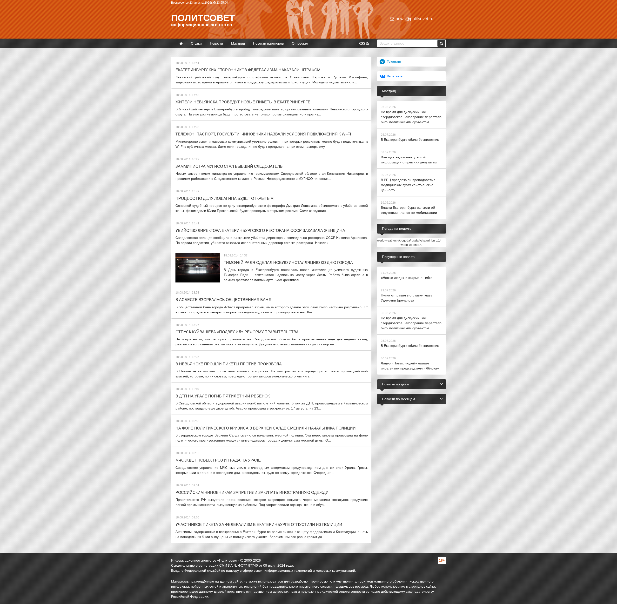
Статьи (196, 43)
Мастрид (238, 43)
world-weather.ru (412, 245)
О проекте (300, 43)
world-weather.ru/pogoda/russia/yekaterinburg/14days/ (413, 240)
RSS (362, 43)
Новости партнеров (268, 43)
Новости (216, 43)
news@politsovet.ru (413, 18)
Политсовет (203, 18)
